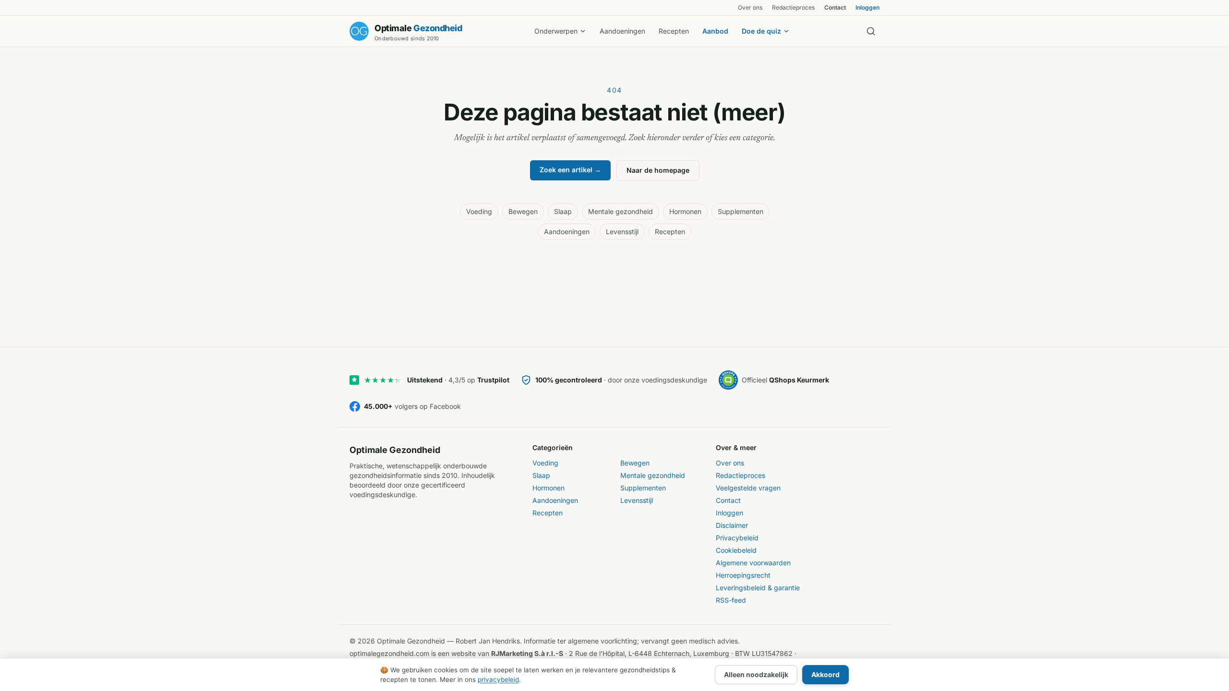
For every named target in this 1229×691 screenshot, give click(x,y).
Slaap (563, 211)
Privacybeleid (737, 538)
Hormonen (685, 211)
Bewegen (523, 211)
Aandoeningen (622, 31)
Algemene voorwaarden (753, 563)
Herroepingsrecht (743, 575)
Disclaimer (732, 525)
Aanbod (715, 31)
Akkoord (825, 674)
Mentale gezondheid (620, 211)
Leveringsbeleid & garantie (758, 588)
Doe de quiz (761, 31)
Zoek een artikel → (570, 170)
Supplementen (740, 211)
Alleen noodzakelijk (756, 674)
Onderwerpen (556, 31)
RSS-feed (731, 600)
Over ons (750, 7)
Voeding (479, 211)
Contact (835, 7)
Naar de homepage (658, 170)
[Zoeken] (871, 31)
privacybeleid (498, 679)
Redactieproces (793, 7)
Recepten (674, 31)
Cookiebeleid (736, 550)
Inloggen (867, 7)
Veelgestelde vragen (748, 488)
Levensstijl (622, 231)
